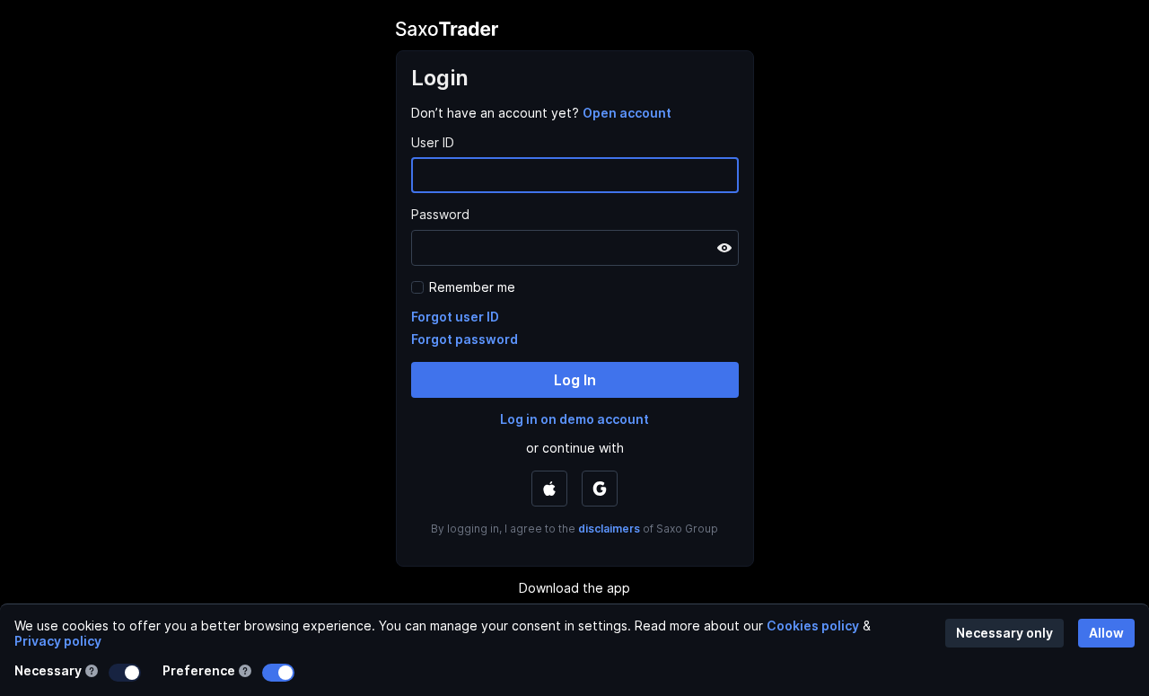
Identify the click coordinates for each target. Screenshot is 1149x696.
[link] (627, 112)
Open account (627, 112)
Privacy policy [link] (57, 640)
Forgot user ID (455, 316)
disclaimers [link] (609, 528)
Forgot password (464, 339)
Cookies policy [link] (813, 625)
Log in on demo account (574, 419)
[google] (600, 489)
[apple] (549, 489)
